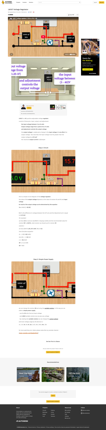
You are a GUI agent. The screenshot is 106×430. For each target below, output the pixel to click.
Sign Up (101, 2)
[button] (77, 15)
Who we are (67, 418)
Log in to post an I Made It (53, 352)
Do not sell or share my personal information (65, 427)
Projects (18, 2)
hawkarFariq (12, 12)
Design (44, 414)
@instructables (86, 410)
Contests (25, 2)
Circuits (18, 12)
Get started (67, 412)
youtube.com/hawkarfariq (29, 113)
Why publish (68, 410)
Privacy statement (41, 427)
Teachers (31, 2)
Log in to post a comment (53, 401)
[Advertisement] (90, 57)
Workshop (45, 412)
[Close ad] (98, 40)
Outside (52, 414)
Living (52, 412)
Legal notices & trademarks (83, 427)
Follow (29, 108)
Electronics (24, 12)
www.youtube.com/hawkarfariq (28, 333)
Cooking (53, 410)
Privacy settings (50, 427)
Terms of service (32, 427)
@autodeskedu (86, 413)
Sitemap (67, 416)
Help (66, 414)
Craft (44, 416)
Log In (95, 2)
